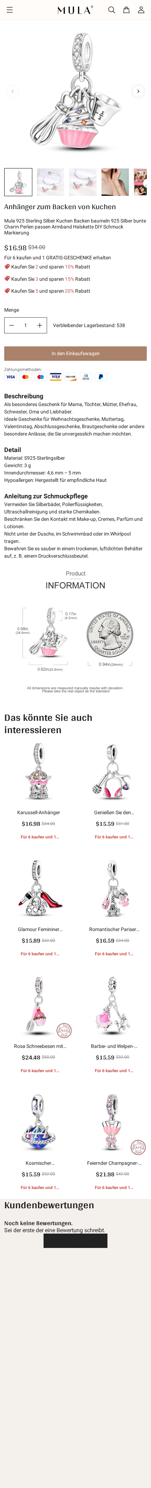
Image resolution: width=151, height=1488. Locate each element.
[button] (18, 182)
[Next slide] (138, 91)
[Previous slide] (12, 91)
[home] (76, 10)
